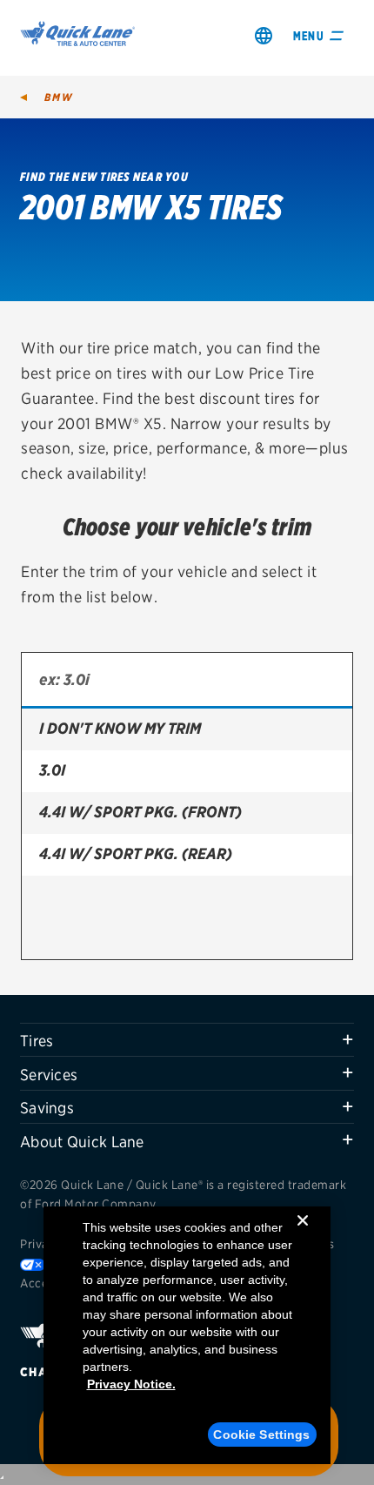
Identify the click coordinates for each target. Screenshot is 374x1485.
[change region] (263, 35)
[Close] (303, 1234)
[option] (187, 729)
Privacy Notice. (131, 1384)
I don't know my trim (120, 728)
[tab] (187, 1040)
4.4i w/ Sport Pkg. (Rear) (135, 853)
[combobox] (187, 681)
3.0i (52, 770)
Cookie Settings (261, 1434)
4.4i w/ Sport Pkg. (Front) (140, 812)
